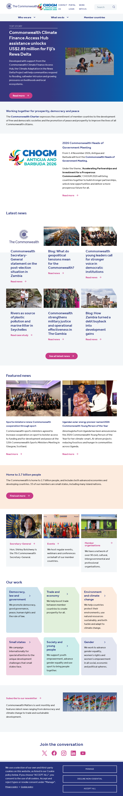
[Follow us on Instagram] (63, 754)
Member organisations (92, 544)
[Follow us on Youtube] (83, 754)
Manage (90, 769)
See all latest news (59, 356)
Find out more (17, 495)
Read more (19, 95)
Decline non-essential (89, 778)
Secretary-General (20, 543)
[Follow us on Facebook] (54, 754)
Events (51, 543)
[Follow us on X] (44, 754)
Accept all (90, 788)
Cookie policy (27, 787)
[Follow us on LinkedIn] (73, 754)
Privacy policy (11, 787)
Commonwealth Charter (25, 116)
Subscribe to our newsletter (21, 698)
